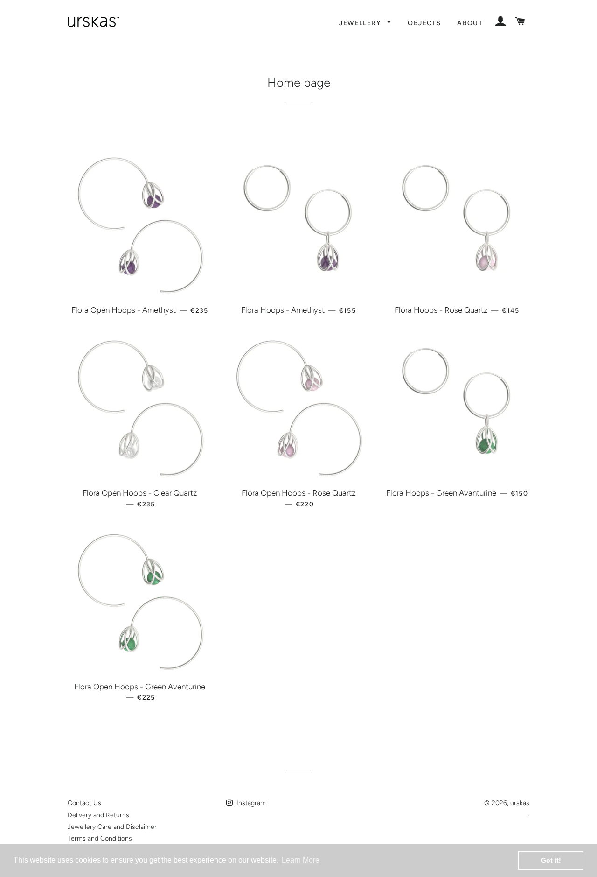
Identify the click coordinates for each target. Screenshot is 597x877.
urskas (519, 803)
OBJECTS (424, 23)
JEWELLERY (361, 23)
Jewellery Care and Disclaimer (112, 827)
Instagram (250, 803)
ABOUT (470, 23)
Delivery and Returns (98, 815)
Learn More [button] (300, 860)
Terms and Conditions (100, 838)
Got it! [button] (551, 860)
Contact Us (84, 803)
